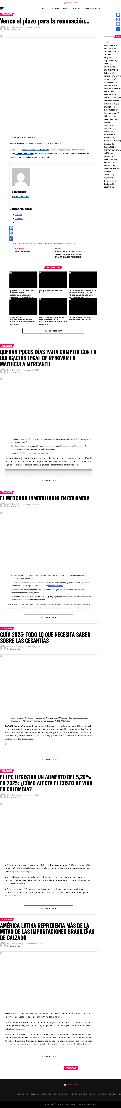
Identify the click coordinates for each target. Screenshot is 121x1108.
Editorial (55, 8)
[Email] (53, 235)
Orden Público (110, 147)
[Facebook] (53, 228)
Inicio (44, 8)
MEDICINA (108, 125)
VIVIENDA (108, 187)
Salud (106, 172)
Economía (108, 85)
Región (107, 162)
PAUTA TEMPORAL (112, 150)
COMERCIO (109, 67)
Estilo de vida (110, 104)
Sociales (107, 175)
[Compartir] (53, 239)
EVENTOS (108, 107)
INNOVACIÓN (109, 110)
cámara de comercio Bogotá (39, 243)
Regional (108, 165)
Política (107, 153)
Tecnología (109, 181)
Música (107, 132)
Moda (106, 128)
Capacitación (110, 61)
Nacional (108, 135)
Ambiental (108, 48)
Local (106, 122)
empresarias (60, 243)
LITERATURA (110, 119)
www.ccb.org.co (44, 453)
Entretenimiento (92, 8)
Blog (106, 58)
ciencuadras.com (55, 585)
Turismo (108, 184)
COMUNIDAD (109, 70)
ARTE (106, 54)
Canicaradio (15, 30)
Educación (108, 95)
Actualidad (108, 45)
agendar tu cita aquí (24, 153)
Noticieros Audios (112, 141)
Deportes (108, 79)
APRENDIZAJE (110, 51)
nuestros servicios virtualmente (35, 150)
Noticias (76, 8)
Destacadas (109, 82)
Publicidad (108, 159)
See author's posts (20, 196)
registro (72, 243)
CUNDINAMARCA (111, 76)
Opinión (66, 8)
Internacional (110, 113)
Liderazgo (108, 116)
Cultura (107, 73)
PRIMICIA (108, 156)
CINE (106, 64)
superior (108, 178)
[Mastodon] (53, 231)
